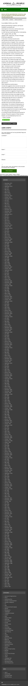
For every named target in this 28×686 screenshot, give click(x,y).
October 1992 (8, 501)
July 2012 (7, 200)
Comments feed (8, 675)
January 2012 (8, 208)
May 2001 (7, 367)
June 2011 (7, 217)
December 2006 (8, 281)
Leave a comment (18, 19)
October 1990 (8, 530)
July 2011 (7, 215)
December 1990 (8, 527)
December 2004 (8, 312)
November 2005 (8, 298)
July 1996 (7, 443)
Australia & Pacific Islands (11, 607)
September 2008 (8, 256)
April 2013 (7, 191)
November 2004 (8, 313)
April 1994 (7, 479)
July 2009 (7, 243)
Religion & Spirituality (10, 648)
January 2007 (8, 279)
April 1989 (7, 554)
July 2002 (7, 349)
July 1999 (7, 395)
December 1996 (8, 436)
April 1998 (7, 416)
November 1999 (8, 391)
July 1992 (7, 502)
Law (5, 633)
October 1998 (8, 408)
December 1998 (8, 405)
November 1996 (8, 437)
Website (3, 159)
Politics (6, 647)
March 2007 (7, 278)
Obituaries (7, 645)
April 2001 (7, 369)
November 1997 (8, 422)
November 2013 (8, 183)
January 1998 (8, 419)
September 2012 (8, 198)
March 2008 (7, 264)
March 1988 (7, 571)
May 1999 (7, 399)
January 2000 (8, 388)
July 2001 (7, 364)
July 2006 (7, 287)
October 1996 (8, 439)
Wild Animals (8, 659)
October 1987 (8, 575)
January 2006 (8, 295)
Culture (6, 614)
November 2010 (8, 225)
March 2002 (7, 355)
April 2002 (7, 354)
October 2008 (8, 254)
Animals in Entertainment (11, 600)
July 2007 (7, 271)
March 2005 (7, 309)
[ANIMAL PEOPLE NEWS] (14, 2)
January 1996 (8, 451)
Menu (5, 9)
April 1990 (7, 538)
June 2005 (7, 304)
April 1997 (7, 431)
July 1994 (7, 475)
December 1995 (8, 453)
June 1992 (7, 504)
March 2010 (7, 236)
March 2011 (7, 222)
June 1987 (7, 580)
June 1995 (7, 461)
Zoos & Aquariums (9, 662)
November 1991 (8, 513)
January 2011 (8, 223)
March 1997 (7, 433)
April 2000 (7, 385)
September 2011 (8, 214)
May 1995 (7, 462)
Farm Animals (8, 624)
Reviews (14, 123)
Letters (6, 635)
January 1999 (8, 403)
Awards (6, 608)
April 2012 (7, 205)
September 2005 (8, 301)
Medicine (7, 639)
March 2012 (7, 206)
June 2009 (7, 245)
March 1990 (7, 540)
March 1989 (7, 555)
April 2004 (7, 323)
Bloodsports (7, 610)
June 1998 (7, 412)
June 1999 (7, 397)
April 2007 (7, 276)
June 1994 (7, 476)
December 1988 (8, 560)
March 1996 (7, 450)
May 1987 (7, 582)
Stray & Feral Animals (10, 653)
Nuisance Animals (9, 644)
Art (5, 604)
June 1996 (7, 445)
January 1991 (8, 526)
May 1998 (7, 414)
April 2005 (7, 307)
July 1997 (7, 426)
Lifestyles (7, 636)
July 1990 (7, 533)
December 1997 (8, 420)
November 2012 (8, 195)
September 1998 (8, 409)
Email (3, 154)
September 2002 (8, 347)
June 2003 (7, 335)
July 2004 (7, 318)
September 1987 (8, 577)
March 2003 (7, 340)
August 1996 (8, 442)
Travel (6, 656)
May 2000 (7, 383)
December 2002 (8, 343)
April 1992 (7, 507)
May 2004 (7, 321)
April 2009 (7, 248)
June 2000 (7, 381)
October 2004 (8, 315)
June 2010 (7, 231)
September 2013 (8, 186)
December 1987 (8, 574)
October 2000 (8, 377)
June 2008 (7, 259)
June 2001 (7, 366)
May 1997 (7, 430)
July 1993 (7, 490)
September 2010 (8, 228)
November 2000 (8, 375)
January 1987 (8, 586)
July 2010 (7, 229)
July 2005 (7, 302)
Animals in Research (9, 602)
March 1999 (7, 402)
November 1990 (8, 529)
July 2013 (7, 188)
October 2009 (8, 240)
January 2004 (8, 326)
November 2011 (8, 211)
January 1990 (8, 541)
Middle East (7, 641)
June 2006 (7, 288)
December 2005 (8, 296)
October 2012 (8, 197)
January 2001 (8, 372)
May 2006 (7, 290)
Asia (6, 605)
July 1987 (7, 578)
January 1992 (8, 510)
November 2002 (8, 344)
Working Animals (9, 661)
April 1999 (7, 400)
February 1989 (8, 557)
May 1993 (7, 493)
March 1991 (7, 524)
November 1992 (8, 499)
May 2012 (7, 203)
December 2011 (8, 209)
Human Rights (8, 628)
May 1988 (7, 568)
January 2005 (8, 310)
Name (3, 149)
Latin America (8, 631)
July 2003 (7, 333)
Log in (6, 672)
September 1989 (8, 547)
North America (8, 642)
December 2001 (8, 358)
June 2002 (7, 350)
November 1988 (8, 561)
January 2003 (8, 341)
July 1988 (7, 564)
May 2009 (7, 247)
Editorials (7, 619)
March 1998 (7, 417)
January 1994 (8, 482)
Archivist (11, 19)
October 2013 (8, 184)
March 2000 (7, 386)
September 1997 (8, 425)
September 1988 (8, 563)
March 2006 (7, 293)
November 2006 (8, 282)
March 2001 (7, 371)
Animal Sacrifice (8, 599)
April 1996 (7, 448)
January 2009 (8, 251)
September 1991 (8, 516)
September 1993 (8, 488)
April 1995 (7, 464)
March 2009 (7, 250)
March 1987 (7, 585)
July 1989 (7, 549)
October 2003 (8, 330)
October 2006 (8, 284)
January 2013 (8, 194)
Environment (8, 621)
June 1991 (7, 519)
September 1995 (8, 457)
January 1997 (8, 434)
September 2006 (8, 285)
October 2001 (8, 361)
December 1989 (8, 543)
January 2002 (8, 357)
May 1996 (7, 447)
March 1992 (7, 509)
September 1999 (8, 394)
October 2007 (8, 268)
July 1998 (7, 411)
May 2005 (7, 305)
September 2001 (8, 363)
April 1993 (7, 495)
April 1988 (7, 569)
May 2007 (7, 274)
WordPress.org (8, 677)
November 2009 (8, 239)
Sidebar (23, 9)
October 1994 (8, 471)
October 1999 (8, 392)
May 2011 (7, 219)
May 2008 (7, 260)
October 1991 (8, 515)
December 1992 (8, 498)
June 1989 (7, 551)
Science (6, 652)
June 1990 (7, 535)
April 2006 (7, 291)
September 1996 (8, 440)
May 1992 (7, 506)
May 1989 (7, 552)
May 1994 (7, 478)
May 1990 (7, 537)
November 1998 (8, 406)
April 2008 (7, 262)
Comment (4, 135)
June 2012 (7, 202)
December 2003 (8, 327)
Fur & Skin (7, 627)
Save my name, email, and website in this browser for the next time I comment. (13, 167)
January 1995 (8, 467)
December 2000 (8, 374)
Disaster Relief (8, 617)
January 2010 (8, 237)
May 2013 (7, 189)
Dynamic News (16, 684)
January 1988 (8, 572)
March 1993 (7, 496)
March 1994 (7, 481)
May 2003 (7, 336)
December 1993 (8, 484)
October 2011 (8, 212)
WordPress (9, 684)
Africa (6, 597)
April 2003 (7, 338)
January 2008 (8, 265)
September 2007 (8, 270)
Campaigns (7, 611)
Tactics (6, 655)
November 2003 (8, 329)
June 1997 (7, 428)
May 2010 (7, 233)
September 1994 (8, 473)
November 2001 (8, 360)
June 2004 (7, 319)
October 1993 (8, 487)
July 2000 (7, 380)
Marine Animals (8, 638)
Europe (6, 622)
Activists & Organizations (10, 596)
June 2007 (7, 273)
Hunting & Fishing (9, 630)
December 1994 (8, 468)
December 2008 (8, 253)
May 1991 (7, 521)
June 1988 (7, 566)
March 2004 (7, 324)
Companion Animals (6, 123)
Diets (6, 616)
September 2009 (8, 242)
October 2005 (8, 299)
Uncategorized (8, 658)
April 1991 (7, 523)
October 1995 (8, 456)
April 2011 (7, 220)
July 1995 (7, 459)
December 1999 (8, 389)
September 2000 (8, 378)
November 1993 (8, 485)
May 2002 (7, 352)
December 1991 (8, 512)
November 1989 (8, 544)
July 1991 (7, 518)
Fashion (6, 625)
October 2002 (8, 346)
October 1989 (8, 546)
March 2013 (7, 192)
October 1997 (8, 423)
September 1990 (8, 532)
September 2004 (8, 316)
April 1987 (7, 583)
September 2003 (8, 332)
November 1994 (8, 470)
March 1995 (7, 465)
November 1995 (8, 454)
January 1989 (8, 558)
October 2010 (8, 226)
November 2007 (8, 267)
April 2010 (7, 234)
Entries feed (7, 673)
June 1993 (7, 492)
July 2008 (7, 257)
